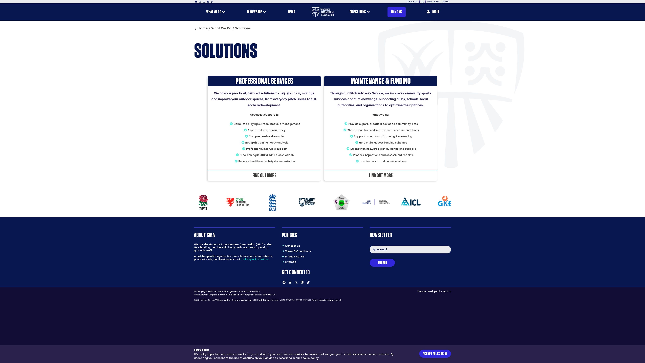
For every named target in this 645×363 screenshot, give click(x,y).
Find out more (264, 175)
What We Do (221, 28)
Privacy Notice (295, 256)
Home (203, 28)
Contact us (292, 245)
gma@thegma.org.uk (330, 300)
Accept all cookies (435, 354)
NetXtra (446, 291)
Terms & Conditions (298, 251)
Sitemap (290, 262)
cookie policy (309, 358)
